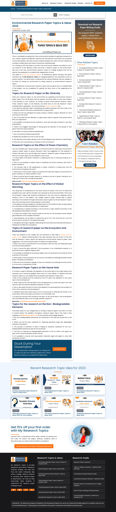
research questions (51, 106)
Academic (16, 388)
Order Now (99, 3)
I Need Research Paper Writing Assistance (34, 446)
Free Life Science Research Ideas (32, 181)
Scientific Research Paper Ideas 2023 (33, 301)
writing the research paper (31, 75)
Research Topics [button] (56, 3)
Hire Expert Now (59, 349)
